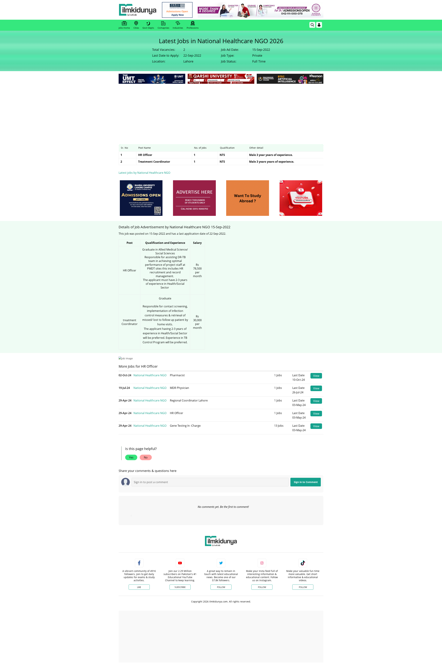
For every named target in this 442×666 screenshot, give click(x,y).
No (146, 457)
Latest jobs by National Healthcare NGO (144, 173)
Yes (131, 457)
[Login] (319, 25)
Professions (193, 27)
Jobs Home (124, 27)
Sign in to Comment (306, 482)
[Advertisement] (221, 110)
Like (139, 587)
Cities (136, 27)
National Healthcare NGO (149, 375)
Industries (178, 27)
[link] (177, 10)
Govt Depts (148, 27)
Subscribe (180, 587)
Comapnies (163, 27)
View (316, 376)
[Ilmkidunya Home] (138, 10)
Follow (221, 587)
